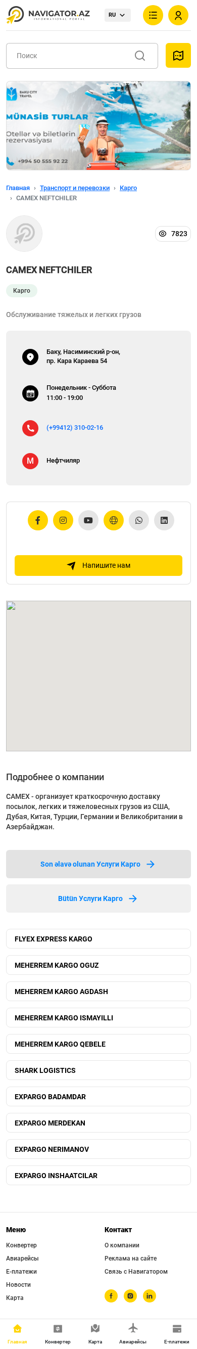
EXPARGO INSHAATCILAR (56, 1176)
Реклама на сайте (131, 1258)
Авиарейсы (22, 1258)
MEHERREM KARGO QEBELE (60, 1044)
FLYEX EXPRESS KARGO (53, 939)
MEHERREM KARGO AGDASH (61, 991)
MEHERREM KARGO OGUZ (56, 965)
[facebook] (111, 1295)
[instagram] (130, 1295)
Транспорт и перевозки (75, 188)
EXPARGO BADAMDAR (50, 1097)
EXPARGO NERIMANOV (52, 1149)
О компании (122, 1245)
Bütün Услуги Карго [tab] (90, 898)
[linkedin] (149, 1295)
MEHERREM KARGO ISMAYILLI (64, 1018)
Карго (128, 188)
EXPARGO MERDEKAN (50, 1123)
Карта (15, 1297)
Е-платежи (21, 1271)
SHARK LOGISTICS (45, 1070)
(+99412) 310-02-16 (74, 427)
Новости (18, 1284)
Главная (18, 188)
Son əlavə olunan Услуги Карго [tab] (90, 864)
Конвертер (21, 1245)
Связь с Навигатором (136, 1271)
